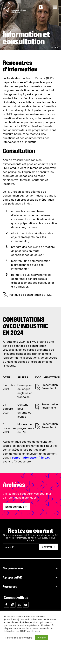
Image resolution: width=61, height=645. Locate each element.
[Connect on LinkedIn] (19, 604)
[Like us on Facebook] (6, 604)
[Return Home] (15, 7)
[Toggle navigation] (55, 7)
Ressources (10, 586)
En (41, 7)
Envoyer (47, 546)
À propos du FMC (12, 577)
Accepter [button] (41, 637)
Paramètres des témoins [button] (18, 637)
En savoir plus (14, 506)
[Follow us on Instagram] (12, 604)
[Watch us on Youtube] (25, 604)
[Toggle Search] (48, 7)
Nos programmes (13, 568)
